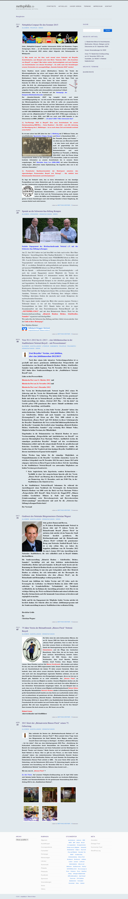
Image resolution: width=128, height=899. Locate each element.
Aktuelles (62, 6)
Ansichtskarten (71, 840)
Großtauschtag (78, 854)
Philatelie (33, 27)
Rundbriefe (44, 875)
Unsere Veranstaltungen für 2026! (95, 50)
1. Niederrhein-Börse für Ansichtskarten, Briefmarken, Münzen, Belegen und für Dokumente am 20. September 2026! (97, 44)
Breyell (82, 842)
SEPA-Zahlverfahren (73, 876)
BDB (84, 840)
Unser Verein (75, 6)
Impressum (97, 6)
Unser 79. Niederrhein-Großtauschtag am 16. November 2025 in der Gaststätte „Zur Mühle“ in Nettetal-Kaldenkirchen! (97, 57)
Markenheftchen (73, 864)
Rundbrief (84, 871)
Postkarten (73, 871)
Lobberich (82, 861)
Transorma (72, 878)
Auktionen (78, 840)
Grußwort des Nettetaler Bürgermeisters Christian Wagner (46, 516)
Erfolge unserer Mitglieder (73, 847)
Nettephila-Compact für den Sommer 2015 (40, 24)
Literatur (45, 346)
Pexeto (34, 896)
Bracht (78, 842)
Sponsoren (34, 214)
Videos (43, 889)
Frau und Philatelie (72, 852)
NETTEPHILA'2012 (72, 869)
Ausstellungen (35, 346)
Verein (40, 27)
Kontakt (108, 6)
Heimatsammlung (72, 857)
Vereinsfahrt (80, 881)
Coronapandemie (46, 847)
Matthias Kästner (64, 205)
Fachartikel (44, 850)
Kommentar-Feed (96, 847)
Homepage (44, 854)
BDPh (70, 842)
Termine (87, 6)
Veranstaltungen (45, 214)
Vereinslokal (71, 883)
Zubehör (82, 883)
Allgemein (25, 27)
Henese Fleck (81, 857)
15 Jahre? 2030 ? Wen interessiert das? (59, 118)
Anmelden (94, 840)
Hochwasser (77, 859)
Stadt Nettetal (82, 876)
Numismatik (54, 346)
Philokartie (71, 346)
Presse (78, 871)
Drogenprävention (81, 845)
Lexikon (70, 861)
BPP (74, 842)
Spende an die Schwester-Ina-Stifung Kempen (41, 211)
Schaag (70, 873)
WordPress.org (95, 850)
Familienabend (70, 849)
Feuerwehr (83, 849)
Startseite (51, 6)
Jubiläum (84, 859)
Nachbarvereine (77, 866)
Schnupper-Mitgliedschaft (79, 873)
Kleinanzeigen (45, 857)
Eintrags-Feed (95, 843)
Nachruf (84, 866)
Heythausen (70, 859)
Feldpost (78, 849)
